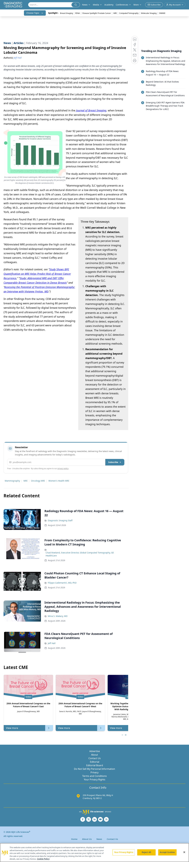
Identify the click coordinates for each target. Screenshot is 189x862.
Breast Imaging (66, 13)
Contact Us (94, 758)
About (94, 754)
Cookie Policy (43, 859)
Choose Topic (32, 13)
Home (74, 839)
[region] (94, 852)
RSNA (77, 13)
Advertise (94, 751)
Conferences (122, 4)
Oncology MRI (38, 480)
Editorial (94, 761)
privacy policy (63, 468)
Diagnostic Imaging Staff (60, 520)
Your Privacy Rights (94, 779)
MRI (115, 13)
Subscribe (113, 462)
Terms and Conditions (94, 776)
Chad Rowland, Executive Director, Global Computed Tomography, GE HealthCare (80, 554)
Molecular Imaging (149, 13)
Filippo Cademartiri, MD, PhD (62, 582)
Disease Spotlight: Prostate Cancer (96, 13)
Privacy (94, 772)
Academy (108, 4)
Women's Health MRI (58, 480)
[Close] (184, 852)
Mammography (12, 480)
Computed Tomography (129, 13)
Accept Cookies (167, 852)
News (99, 839)
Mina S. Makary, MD (57, 616)
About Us (87, 839)
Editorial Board (94, 765)
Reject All (146, 852)
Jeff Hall (52, 643)
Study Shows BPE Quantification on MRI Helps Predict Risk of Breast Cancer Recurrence (37, 274)
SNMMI (162, 13)
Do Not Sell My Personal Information (94, 769)
